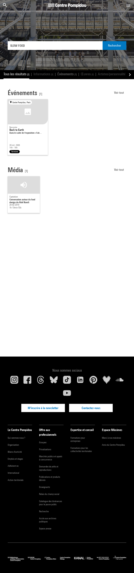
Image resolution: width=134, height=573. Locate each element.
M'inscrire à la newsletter (43, 408)
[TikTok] (67, 381)
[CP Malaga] (67, 560)
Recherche (44, 511)
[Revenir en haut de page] (126, 564)
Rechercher (114, 45)
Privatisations (45, 449)
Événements (67, 74)
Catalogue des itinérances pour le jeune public (50, 503)
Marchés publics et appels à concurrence (50, 458)
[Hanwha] (119, 560)
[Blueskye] (54, 381)
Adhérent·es (13, 465)
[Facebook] (27, 381)
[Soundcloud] (119, 381)
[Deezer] (106, 381)
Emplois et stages (15, 458)
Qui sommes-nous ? (16, 437)
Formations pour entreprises (77, 439)
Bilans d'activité (15, 451)
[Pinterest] (93, 381)
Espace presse (45, 528)
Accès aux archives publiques (47, 520)
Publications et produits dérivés (49, 478)
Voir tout (119, 92)
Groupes (42, 442)
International (13, 472)
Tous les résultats (16, 74)
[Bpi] (18, 560)
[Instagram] (14, 381)
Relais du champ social (49, 494)
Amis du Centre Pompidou (113, 444)
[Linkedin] (80, 381)
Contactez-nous (91, 408)
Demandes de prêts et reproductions (48, 468)
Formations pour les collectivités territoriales (81, 450)
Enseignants (44, 487)
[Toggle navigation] (128, 5)
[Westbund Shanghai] (105, 560)
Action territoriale (15, 480)
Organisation (13, 444)
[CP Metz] (52, 560)
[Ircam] (36, 560)
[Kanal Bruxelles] (85, 560)
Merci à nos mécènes (111, 437)
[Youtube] (67, 394)
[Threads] (40, 381)
